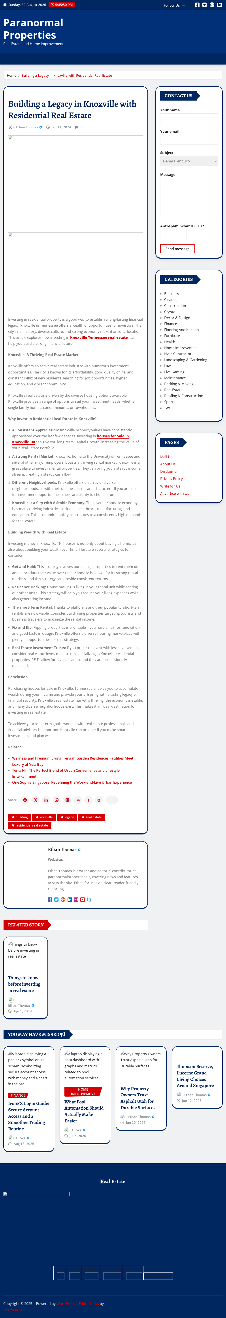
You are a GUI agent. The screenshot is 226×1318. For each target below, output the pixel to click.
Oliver (20, 1138)
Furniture (172, 335)
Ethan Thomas (27, 127)
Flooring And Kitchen (181, 329)
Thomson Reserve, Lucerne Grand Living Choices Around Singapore (195, 1076)
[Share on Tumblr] (88, 800)
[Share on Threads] (99, 800)
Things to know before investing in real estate (24, 984)
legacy (69, 817)
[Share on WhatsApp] (57, 800)
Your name (170, 110)
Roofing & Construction (183, 395)
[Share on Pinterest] (67, 800)
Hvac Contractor (178, 353)
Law (167, 365)
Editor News (89, 1303)
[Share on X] (35, 800)
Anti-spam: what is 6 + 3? (182, 226)
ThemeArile (12, 1310)
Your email (169, 131)
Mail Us (166, 456)
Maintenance (175, 377)
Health (169, 341)
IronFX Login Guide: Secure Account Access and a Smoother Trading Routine (28, 1116)
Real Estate (93, 817)
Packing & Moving (179, 383)
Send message (178, 248)
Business (171, 293)
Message (167, 174)
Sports (169, 401)
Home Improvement (181, 347)
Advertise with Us (174, 493)
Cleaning (171, 299)
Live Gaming (174, 371)
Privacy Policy (171, 478)
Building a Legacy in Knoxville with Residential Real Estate (67, 75)
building (21, 817)
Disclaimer (169, 471)
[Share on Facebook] (25, 800)
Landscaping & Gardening (185, 359)
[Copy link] (112, 800)
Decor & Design (177, 317)
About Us (168, 464)
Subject (166, 152)
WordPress (65, 1303)
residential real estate (31, 825)
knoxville (46, 817)
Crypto (169, 311)
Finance (170, 323)
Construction (175, 305)
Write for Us (170, 486)
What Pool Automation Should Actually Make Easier (84, 1111)
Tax (167, 408)
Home (11, 75)
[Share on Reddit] (78, 800)
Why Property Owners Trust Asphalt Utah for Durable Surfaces (138, 1098)
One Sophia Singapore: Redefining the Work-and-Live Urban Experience (72, 782)
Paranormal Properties (33, 28)
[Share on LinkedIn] (46, 800)
